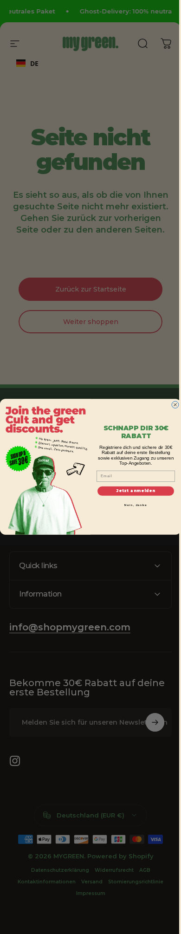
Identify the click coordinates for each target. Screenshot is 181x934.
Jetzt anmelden (132, 491)
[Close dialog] (171, 405)
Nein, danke (132, 505)
